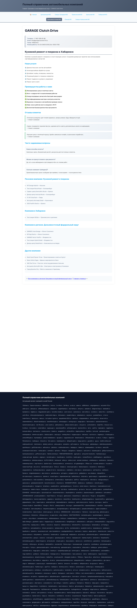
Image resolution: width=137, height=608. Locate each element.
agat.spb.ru (77, 454)
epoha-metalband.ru (49, 437)
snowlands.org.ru (42, 518)
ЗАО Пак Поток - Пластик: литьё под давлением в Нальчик (45, 263)
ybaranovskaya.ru (89, 492)
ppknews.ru (99, 492)
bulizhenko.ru (83, 518)
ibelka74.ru (49, 557)
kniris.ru (68, 538)
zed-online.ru (86, 412)
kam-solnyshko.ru (36, 508)
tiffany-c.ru (88, 463)
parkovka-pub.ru (59, 570)
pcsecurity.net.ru (55, 489)
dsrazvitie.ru (67, 499)
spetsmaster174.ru (78, 505)
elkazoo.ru (104, 599)
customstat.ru (27, 602)
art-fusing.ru (105, 525)
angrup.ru (42, 457)
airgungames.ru (95, 405)
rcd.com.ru (50, 525)
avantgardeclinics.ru (67, 531)
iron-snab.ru (33, 428)
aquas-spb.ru (93, 531)
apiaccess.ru (26, 483)
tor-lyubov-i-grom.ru (51, 418)
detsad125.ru (101, 473)
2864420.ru (45, 405)
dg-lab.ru (35, 457)
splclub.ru (75, 418)
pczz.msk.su (81, 534)
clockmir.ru (46, 534)
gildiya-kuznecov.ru (108, 450)
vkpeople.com (76, 538)
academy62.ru (55, 486)
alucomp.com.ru (95, 570)
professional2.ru (101, 573)
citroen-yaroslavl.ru (48, 528)
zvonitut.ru (94, 412)
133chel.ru (26, 405)
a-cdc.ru (72, 405)
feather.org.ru (39, 567)
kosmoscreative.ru (58, 463)
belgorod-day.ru (97, 408)
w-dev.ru (98, 437)
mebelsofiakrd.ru (72, 518)
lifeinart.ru (88, 583)
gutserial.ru (96, 541)
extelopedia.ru (27, 434)
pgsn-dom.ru (109, 586)
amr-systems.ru (41, 592)
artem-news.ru (84, 486)
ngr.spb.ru (60, 437)
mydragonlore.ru (76, 589)
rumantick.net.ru (93, 518)
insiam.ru (54, 431)
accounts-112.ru (105, 405)
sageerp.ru (50, 499)
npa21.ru (105, 502)
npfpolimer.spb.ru (55, 576)
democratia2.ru (76, 512)
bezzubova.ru (61, 470)
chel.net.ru (85, 434)
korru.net (95, 431)
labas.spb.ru (95, 583)
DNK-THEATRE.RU (74, 515)
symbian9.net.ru (108, 489)
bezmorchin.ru (82, 428)
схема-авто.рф (27, 457)
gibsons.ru (110, 573)
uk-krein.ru (41, 544)
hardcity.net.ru (76, 499)
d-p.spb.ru (109, 463)
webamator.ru (81, 415)
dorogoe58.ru (101, 496)
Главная (25, 8)
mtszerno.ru (102, 518)
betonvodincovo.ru (103, 579)
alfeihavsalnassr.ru (43, 408)
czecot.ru (42, 538)
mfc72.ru (36, 605)
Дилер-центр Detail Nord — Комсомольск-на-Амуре (43, 243)
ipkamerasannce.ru (28, 557)
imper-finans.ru (51, 496)
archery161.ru (70, 431)
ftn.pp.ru (93, 496)
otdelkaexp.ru (93, 460)
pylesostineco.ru (27, 479)
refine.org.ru (33, 544)
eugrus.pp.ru (51, 428)
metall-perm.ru (84, 479)
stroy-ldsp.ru (32, 518)
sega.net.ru (45, 560)
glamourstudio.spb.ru (43, 547)
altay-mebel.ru (63, 515)
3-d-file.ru (59, 405)
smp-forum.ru (39, 463)
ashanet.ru (88, 408)
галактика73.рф (27, 467)
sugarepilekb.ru (103, 476)
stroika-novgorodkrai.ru (64, 599)
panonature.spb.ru (28, 583)
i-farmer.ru (85, 512)
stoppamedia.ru (84, 418)
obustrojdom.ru (70, 492)
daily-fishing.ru (27, 521)
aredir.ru (54, 573)
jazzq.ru (36, 538)
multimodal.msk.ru (63, 447)
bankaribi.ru (106, 408)
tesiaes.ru (79, 450)
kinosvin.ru (43, 441)
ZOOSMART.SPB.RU (71, 483)
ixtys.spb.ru (26, 547)
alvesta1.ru (66, 444)
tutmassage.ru (63, 421)
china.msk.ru (86, 547)
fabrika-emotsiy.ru (52, 454)
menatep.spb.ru (99, 567)
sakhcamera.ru (59, 425)
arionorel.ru (96, 538)
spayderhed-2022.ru (65, 418)
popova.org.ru (41, 563)
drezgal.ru (55, 589)
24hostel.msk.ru (90, 437)
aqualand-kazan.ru (49, 599)
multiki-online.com (105, 441)
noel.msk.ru (78, 531)
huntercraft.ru (55, 534)
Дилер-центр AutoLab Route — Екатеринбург (41, 194)
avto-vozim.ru (49, 425)
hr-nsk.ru (50, 592)
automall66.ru (105, 550)
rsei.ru (85, 554)
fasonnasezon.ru (35, 589)
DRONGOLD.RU (65, 512)
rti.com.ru (76, 486)
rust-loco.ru (92, 434)
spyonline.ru (107, 457)
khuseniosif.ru (105, 538)
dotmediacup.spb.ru (28, 541)
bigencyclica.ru (80, 431)
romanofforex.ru (87, 457)
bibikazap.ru (31, 563)
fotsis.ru (56, 467)
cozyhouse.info (58, 557)
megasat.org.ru (49, 521)
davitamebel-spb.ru (47, 467)
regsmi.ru (111, 437)
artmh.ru (33, 592)
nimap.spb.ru (93, 605)
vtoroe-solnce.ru (27, 534)
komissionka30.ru (100, 521)
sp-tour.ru (82, 489)
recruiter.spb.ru (51, 457)
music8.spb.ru (61, 457)
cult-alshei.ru (107, 492)
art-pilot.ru (34, 576)
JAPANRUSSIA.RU (28, 496)
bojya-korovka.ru (63, 605)
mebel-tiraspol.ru (41, 541)
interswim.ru (51, 596)
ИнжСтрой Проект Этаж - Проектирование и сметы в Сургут (46, 257)
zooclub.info (58, 544)
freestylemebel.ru (66, 554)
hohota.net (58, 460)
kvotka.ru (25, 428)
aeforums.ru (46, 447)
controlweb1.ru (91, 425)
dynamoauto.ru (87, 470)
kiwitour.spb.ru (44, 554)
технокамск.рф (77, 544)
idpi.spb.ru (109, 592)
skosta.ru (106, 515)
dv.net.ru (52, 560)
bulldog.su (94, 547)
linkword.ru (34, 515)
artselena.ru (26, 576)
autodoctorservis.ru (102, 421)
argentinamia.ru (63, 408)
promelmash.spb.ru (106, 544)
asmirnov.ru (93, 579)
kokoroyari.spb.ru (72, 467)
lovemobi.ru (68, 570)
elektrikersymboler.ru (106, 444)
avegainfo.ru (61, 431)
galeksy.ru (73, 583)
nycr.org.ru (98, 502)
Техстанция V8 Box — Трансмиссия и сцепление (42, 217)
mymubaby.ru (38, 437)
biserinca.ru (93, 486)
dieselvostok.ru (79, 437)
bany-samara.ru (77, 554)
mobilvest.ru (102, 460)
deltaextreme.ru (66, 525)
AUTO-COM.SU (48, 460)
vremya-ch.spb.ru (28, 505)
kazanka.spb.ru (96, 450)
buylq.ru (85, 531)
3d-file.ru (66, 405)
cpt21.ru (94, 428)
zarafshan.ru (110, 412)
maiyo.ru (44, 596)
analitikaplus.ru (97, 457)
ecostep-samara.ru (99, 463)
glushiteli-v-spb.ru (38, 521)
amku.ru (101, 563)
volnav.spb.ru (42, 450)
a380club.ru (85, 405)
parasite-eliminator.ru (88, 508)
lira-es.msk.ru (101, 592)
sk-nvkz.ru (57, 512)
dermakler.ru (38, 573)
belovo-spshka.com (100, 596)
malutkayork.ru (61, 441)
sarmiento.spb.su (104, 431)
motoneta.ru (26, 592)
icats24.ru (65, 583)
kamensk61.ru (49, 544)
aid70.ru (76, 479)
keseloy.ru (53, 550)
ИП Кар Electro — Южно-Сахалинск (38, 234)
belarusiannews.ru (106, 557)
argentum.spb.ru (66, 576)
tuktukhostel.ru (52, 586)
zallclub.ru (54, 447)
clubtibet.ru (70, 470)
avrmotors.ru (69, 463)
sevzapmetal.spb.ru (63, 508)
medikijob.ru (89, 483)
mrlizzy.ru (63, 518)
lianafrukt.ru (26, 531)
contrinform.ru (88, 541)
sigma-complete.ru (101, 508)
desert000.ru (38, 505)
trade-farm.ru (27, 418)
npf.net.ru (57, 450)
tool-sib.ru (64, 489)
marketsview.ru (101, 602)
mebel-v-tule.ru (35, 489)
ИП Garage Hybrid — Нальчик (36, 185)
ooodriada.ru (95, 544)
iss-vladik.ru (75, 563)
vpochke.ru (84, 605)
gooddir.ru (91, 441)
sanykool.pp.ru (80, 567)
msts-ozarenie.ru (39, 479)
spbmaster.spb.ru (66, 547)
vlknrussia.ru (61, 415)
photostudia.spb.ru (28, 486)
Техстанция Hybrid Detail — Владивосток (40, 240)
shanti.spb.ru (92, 602)
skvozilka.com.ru (47, 570)
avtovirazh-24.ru (27, 538)
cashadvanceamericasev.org (95, 576)
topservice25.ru (100, 499)
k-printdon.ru (43, 586)
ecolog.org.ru (73, 421)
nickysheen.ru (38, 534)
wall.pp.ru (88, 560)
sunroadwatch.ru (36, 528)
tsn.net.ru (68, 596)
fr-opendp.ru (26, 508)
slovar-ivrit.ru (104, 418)
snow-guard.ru (94, 418)
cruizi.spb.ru (50, 538)
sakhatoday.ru (94, 444)
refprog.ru (93, 592)
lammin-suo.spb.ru (37, 434)
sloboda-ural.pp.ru (37, 460)
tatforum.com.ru (106, 570)
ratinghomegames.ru (88, 499)
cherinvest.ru (38, 444)
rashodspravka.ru (45, 605)
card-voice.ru (68, 412)
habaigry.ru (74, 447)
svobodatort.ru (47, 583)
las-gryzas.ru (94, 563)
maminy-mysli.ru (87, 538)
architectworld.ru (75, 605)
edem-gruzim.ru (27, 605)
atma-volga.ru (74, 579)
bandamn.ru (26, 412)
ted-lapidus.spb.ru (75, 508)
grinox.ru (111, 476)
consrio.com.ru (45, 431)
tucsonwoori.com (43, 531)
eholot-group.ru (48, 512)
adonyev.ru (33, 408)
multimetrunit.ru (73, 489)
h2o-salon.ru (51, 441)
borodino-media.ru (57, 412)
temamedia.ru (96, 525)
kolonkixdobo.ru (86, 599)
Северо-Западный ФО (61, 14)
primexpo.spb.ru (72, 428)
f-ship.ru (104, 437)
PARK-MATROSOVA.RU (66, 454)
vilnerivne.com (102, 531)
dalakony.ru (81, 483)
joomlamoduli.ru (75, 528)
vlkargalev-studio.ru (70, 557)
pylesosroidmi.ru (97, 560)
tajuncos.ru (35, 418)
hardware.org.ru (101, 454)
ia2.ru (89, 428)
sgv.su (97, 441)
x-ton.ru (105, 415)
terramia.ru (46, 486)
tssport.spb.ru (40, 502)
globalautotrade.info (37, 483)
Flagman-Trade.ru (87, 596)
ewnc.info (106, 447)
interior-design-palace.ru (74, 592)
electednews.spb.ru (28, 567)
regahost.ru (109, 428)
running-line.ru (66, 434)
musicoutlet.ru (76, 547)
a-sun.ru (25, 518)
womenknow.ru (27, 560)
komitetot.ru (60, 596)
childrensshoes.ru (54, 518)
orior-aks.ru (78, 470)
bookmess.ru (26, 515)
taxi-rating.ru (57, 583)
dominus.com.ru (63, 567)
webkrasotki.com (28, 444)
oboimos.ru (71, 502)
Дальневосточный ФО (54, 19)
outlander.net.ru (27, 550)
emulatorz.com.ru (84, 570)
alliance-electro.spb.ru (71, 425)
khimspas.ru (61, 573)
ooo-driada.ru (92, 473)
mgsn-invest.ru (102, 554)
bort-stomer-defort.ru (88, 573)
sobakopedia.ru (89, 447)
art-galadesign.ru (79, 463)
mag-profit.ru (110, 521)
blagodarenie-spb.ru (44, 412)
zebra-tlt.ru (102, 412)
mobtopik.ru (45, 489)
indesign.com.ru (55, 554)
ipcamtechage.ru (98, 515)
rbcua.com (84, 602)
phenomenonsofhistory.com (64, 560)
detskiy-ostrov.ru (48, 444)
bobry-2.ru (111, 531)
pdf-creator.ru (75, 444)
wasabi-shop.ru (71, 415)
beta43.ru (34, 531)
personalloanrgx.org (52, 579)
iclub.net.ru (84, 476)
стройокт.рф (64, 534)
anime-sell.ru (45, 550)
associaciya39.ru (61, 428)
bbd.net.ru (110, 460)
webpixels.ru (73, 534)
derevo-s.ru (79, 541)
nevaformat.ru (102, 605)
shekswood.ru (85, 550)
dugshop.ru (101, 434)
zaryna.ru (89, 415)
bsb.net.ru (86, 592)
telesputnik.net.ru (79, 560)
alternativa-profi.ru (28, 573)
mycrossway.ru (86, 525)
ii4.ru (33, 502)
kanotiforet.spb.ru (52, 421)
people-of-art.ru (51, 470)
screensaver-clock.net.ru (30, 450)
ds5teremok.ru (81, 521)
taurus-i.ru (26, 586)
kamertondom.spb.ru (29, 425)
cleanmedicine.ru (28, 421)
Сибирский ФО (102, 14)
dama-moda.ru (37, 512)
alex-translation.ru (54, 531)
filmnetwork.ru (27, 441)
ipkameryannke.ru (64, 589)
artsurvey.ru (47, 573)
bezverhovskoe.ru (50, 483)
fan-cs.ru (88, 489)
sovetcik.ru (79, 492)
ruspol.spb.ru (108, 505)
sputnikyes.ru (26, 447)
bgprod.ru (54, 605)
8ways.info (26, 589)
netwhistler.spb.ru (51, 563)
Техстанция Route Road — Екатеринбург (39, 188)
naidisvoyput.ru (92, 554)
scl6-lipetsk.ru (55, 602)
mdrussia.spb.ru (106, 541)
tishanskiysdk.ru (64, 579)
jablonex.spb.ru (104, 512)
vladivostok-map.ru (51, 415)
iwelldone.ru (103, 589)
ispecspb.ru (101, 428)
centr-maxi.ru (70, 573)
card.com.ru (87, 450)
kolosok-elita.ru (27, 431)
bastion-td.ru (48, 463)
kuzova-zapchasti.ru (40, 499)
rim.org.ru (60, 496)
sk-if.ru (67, 528)
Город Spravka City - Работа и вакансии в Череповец (43, 269)
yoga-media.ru (84, 579)
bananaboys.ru (97, 528)
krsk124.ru (69, 457)
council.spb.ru (54, 476)
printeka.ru (38, 570)
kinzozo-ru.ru (108, 425)
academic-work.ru (86, 528)
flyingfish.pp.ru (71, 521)
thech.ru (71, 586)
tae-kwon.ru (36, 431)
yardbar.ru (36, 554)
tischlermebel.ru (95, 550)
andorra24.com (50, 502)
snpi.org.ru (57, 434)
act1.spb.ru (64, 473)
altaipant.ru (53, 408)
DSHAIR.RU (26, 492)
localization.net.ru (60, 521)
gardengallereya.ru (66, 486)
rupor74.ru (76, 602)
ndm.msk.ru (93, 479)
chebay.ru (110, 605)
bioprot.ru (57, 525)
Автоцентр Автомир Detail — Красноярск (40, 200)
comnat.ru (50, 450)
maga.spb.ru (36, 550)
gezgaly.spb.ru (36, 602)
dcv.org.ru (69, 505)
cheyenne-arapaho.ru (49, 508)
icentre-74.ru (26, 525)
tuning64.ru (85, 589)
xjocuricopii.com (46, 492)
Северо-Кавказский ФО (82, 19)
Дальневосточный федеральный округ (39, 8)
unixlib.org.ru (90, 567)
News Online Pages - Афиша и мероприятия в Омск (43, 260)
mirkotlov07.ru (76, 525)
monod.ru (25, 544)
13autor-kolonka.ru (35, 405)
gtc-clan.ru (107, 560)
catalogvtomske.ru (66, 602)
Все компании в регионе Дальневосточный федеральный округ (50, 278)
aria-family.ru (73, 408)
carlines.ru (105, 470)
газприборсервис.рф (64, 550)
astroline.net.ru (55, 473)
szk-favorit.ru (97, 470)
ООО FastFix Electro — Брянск (36, 203)
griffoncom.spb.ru (40, 454)
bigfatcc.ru (34, 412)
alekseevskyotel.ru (98, 586)
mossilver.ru (93, 467)
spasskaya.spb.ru (60, 538)
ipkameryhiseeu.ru (90, 505)
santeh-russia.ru (97, 489)
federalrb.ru (88, 586)
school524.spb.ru (38, 599)
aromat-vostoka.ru (82, 460)
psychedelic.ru (27, 596)
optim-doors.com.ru (82, 502)
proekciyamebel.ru (40, 496)
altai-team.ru (38, 583)
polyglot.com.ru (73, 473)
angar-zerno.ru (94, 589)
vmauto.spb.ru (60, 541)
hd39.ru (43, 525)
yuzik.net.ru (110, 602)
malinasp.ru (35, 441)
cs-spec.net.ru (54, 515)
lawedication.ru (27, 599)
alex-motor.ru (46, 473)
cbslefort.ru (26, 528)
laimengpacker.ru (28, 499)
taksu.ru (41, 418)
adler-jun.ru (26, 408)
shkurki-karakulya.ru (40, 421)
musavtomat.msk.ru (58, 492)
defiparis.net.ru (84, 563)
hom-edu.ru (75, 576)
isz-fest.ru (99, 447)
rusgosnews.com (69, 437)
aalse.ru (78, 405)
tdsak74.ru (100, 425)
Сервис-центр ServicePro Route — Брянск (40, 191)
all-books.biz (51, 541)
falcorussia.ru (91, 421)
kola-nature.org (55, 547)
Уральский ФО (90, 14)
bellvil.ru (60, 563)
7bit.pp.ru (64, 450)
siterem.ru (46, 476)
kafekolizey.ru (76, 476)
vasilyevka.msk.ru (40, 579)
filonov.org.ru (67, 544)
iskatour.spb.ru (48, 434)
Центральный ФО (46, 14)
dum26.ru (100, 505)
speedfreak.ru (96, 599)
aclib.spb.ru (90, 521)
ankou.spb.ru (58, 444)
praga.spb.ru (81, 421)
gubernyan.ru (110, 499)
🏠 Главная (33, 14)
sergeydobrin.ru (27, 470)
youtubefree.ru (97, 415)
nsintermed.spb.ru (105, 534)
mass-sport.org (94, 512)
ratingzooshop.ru (103, 479)
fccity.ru (33, 547)
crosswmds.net (76, 596)
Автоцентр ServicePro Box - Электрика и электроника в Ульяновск (48, 266)
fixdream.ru (80, 583)
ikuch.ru (91, 502)
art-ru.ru (75, 570)
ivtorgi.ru (46, 505)
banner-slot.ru (36, 596)
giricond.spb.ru (79, 586)
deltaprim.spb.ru (72, 441)
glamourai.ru (67, 496)
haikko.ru (81, 447)
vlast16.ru (88, 431)
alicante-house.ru (40, 557)
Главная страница (79, 278)
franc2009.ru (76, 599)
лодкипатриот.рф (65, 476)
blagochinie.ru (34, 586)
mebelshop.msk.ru (28, 463)
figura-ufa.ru (88, 557)
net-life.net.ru (40, 425)
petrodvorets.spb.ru (92, 534)
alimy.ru (64, 460)
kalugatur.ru (71, 450)
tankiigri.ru (54, 567)
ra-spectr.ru (86, 544)
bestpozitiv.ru (105, 583)
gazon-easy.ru (93, 476)
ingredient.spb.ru (43, 576)
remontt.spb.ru (99, 483)
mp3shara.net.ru (46, 589)
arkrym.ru (80, 408)
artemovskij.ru (59, 479)
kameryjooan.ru (49, 479)
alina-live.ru (96, 557)
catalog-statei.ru (60, 505)
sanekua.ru (106, 528)
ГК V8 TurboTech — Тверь (35, 197)
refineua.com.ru (44, 515)
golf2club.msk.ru (37, 447)
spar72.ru (47, 567)
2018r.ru (77, 573)
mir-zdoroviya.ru (27, 476)
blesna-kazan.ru (83, 467)
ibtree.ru (72, 567)
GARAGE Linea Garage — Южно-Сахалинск (40, 231)
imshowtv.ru (26, 489)
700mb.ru (80, 557)
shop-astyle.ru (70, 541)
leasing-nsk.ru (35, 525)
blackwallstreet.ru (61, 502)
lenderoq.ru (101, 467)
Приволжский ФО (77, 14)
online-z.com (72, 460)
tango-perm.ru (82, 441)
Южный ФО (68, 19)
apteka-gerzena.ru (28, 579)
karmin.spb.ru (76, 550)
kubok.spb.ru (77, 457)
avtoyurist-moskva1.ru (88, 454)
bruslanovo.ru (38, 476)
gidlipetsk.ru (83, 473)
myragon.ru (38, 486)
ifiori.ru (52, 505)
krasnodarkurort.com (104, 486)
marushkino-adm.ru (60, 592)
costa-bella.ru (42, 428)
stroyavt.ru (82, 425)
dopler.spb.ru (69, 479)
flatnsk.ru (25, 473)
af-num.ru (83, 576)
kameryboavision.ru (28, 454)
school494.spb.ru (28, 437)
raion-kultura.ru (63, 586)
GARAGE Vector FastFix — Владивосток (39, 237)
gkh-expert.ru (46, 602)
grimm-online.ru (103, 547)
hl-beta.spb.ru (109, 434)
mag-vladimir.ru (27, 554)
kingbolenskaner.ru (35, 473)
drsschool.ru (60, 483)
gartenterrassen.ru (28, 570)
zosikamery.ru (27, 460)
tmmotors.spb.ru (35, 492)
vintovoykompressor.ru (37, 415)
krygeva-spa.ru (76, 434)
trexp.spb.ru (109, 576)
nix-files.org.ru (84, 444)
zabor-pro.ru (85, 496)
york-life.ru (26, 415)
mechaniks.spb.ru (86, 515)
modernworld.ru (27, 512)
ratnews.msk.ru (59, 528)
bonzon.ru (67, 563)
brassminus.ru (76, 496)
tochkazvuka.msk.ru (39, 470)
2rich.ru (53, 405)
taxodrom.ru (58, 499)
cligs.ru (25, 563)
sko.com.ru (37, 467)
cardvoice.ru (77, 412)
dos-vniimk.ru (37, 560)
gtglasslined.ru (27, 502)
